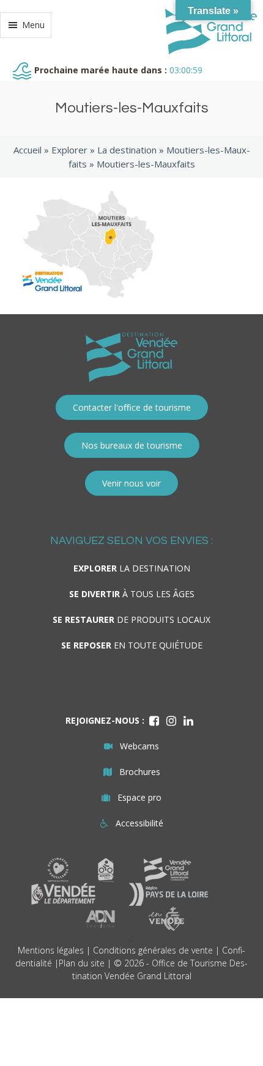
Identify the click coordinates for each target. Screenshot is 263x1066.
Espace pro (139, 797)
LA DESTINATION (131, 568)
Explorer (69, 150)
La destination (127, 150)
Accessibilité (139, 823)
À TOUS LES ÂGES (131, 594)
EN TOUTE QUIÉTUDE (131, 645)
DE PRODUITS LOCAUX (131, 619)
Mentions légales (51, 950)
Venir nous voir (131, 483)
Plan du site (82, 963)
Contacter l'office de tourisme (132, 407)
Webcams (139, 746)
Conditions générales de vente (153, 950)
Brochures (139, 771)
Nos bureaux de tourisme (131, 445)
